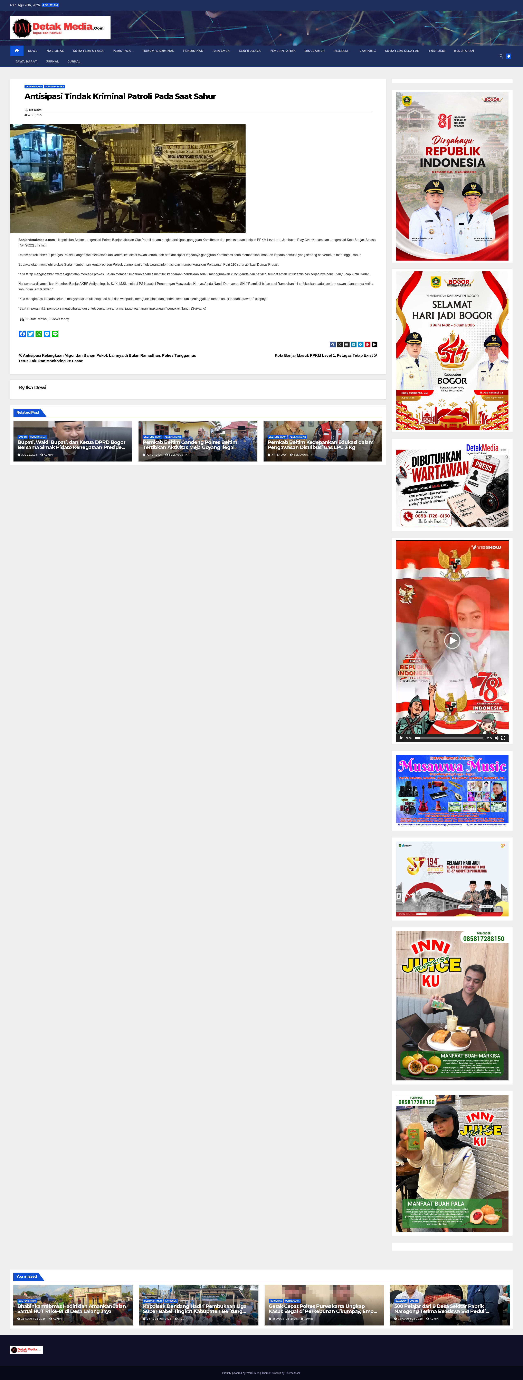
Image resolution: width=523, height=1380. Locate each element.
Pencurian (276, 1301)
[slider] (449, 738)
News (33, 51)
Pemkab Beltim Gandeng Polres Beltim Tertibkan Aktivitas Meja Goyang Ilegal (190, 444)
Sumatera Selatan (402, 51)
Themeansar (292, 1372)
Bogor (23, 437)
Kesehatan (464, 51)
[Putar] (401, 738)
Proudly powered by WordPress (241, 1372)
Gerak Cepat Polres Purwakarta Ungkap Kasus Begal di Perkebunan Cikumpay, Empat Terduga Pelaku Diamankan (323, 1311)
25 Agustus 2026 (34, 1318)
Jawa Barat (26, 61)
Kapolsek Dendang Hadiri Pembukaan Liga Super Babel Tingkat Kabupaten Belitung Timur (194, 1311)
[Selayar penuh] (503, 738)
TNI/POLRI (437, 51)
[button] (501, 56)
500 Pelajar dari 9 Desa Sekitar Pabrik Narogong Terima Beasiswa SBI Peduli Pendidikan (440, 1311)
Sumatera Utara (88, 51)
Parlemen (221, 51)
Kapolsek (171, 1301)
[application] (452, 641)
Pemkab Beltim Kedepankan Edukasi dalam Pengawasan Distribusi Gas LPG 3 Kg (320, 444)
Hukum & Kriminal (158, 51)
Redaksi (341, 51)
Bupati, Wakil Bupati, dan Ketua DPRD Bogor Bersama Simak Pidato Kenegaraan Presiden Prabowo (71, 447)
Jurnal (52, 61)
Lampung (368, 51)
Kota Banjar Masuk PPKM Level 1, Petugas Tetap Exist (324, 355)
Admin (48, 454)
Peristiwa (122, 51)
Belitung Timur (152, 437)
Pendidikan (193, 51)
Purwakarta (292, 1301)
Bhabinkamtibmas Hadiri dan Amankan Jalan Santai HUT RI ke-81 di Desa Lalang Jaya (71, 1308)
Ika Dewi (35, 110)
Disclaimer (315, 51)
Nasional (55, 51)
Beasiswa (401, 1301)
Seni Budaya (250, 51)
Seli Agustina (179, 454)
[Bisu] (497, 738)
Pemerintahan (283, 51)
